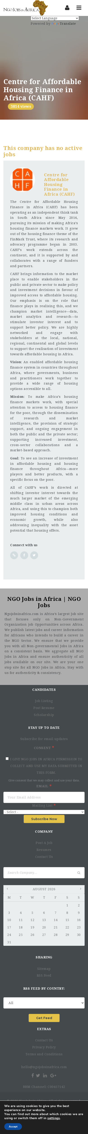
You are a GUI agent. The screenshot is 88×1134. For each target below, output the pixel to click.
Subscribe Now (44, 819)
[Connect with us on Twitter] (34, 555)
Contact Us (44, 857)
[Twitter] (38, 1075)
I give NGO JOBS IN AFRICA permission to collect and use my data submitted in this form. (46, 765)
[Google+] (53, 1075)
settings (53, 1118)
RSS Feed (44, 975)
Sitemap (44, 969)
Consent (43, 748)
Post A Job (44, 843)
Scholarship (44, 715)
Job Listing (44, 701)
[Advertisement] (44, 50)
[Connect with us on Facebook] (24, 555)
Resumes (44, 850)
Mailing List (42, 805)
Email (42, 786)
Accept (13, 1126)
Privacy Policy (44, 1047)
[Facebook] (32, 1075)
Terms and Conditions (44, 1054)
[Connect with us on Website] (14, 555)
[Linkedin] (45, 1075)
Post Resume (44, 708)
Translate (68, 23)
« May (7, 889)
